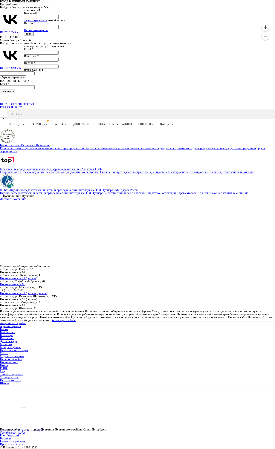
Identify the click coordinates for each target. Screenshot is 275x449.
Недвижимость (81, 124)
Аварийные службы (13, 323)
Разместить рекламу (12, 441)
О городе (15, 124)
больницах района (64, 320)
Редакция (164, 124)
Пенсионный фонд (12, 359)
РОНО (4, 368)
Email (28, 49)
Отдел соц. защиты (12, 356)
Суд (2, 371)
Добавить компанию (13, 199)
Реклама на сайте (11, 106)
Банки (4, 329)
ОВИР (4, 353)
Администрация (10, 326)
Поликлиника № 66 (12, 284)
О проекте (6, 432)
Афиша (127, 124)
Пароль (30, 23)
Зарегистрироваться (21, 103)
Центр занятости (10, 380)
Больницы (6, 335)
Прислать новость (11, 444)
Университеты (9, 377)
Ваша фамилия (33, 69)
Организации (38, 124)
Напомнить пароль (36, 30)
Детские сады (8, 341)
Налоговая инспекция (14, 350)
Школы (4, 383)
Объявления (107, 124)
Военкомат (7, 338)
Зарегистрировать (35, 20)
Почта (4, 365)
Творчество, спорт (11, 374)
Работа (59, 124)
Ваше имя (31, 56)
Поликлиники (9, 362)
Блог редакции (9, 435)
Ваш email (31, 13)
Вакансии (6, 438)
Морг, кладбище (10, 347)
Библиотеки (7, 332)
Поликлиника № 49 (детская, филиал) (24, 293)
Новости (144, 124)
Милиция (6, 344)
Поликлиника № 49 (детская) (18, 278)
